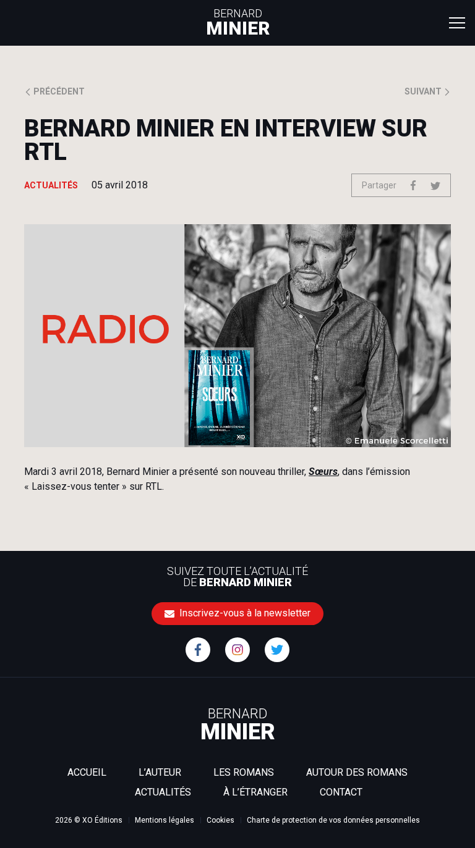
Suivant (423, 91)
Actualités (163, 792)
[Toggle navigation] (457, 22)
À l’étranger (255, 792)
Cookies (220, 820)
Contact (341, 792)
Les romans (243, 772)
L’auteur (160, 772)
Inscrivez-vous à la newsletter (243, 613)
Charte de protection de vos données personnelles (333, 820)
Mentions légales (164, 820)
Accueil (86, 772)
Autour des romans (357, 772)
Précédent (58, 91)
